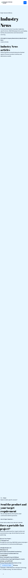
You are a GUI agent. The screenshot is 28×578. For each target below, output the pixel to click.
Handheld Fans (13, 551)
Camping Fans (6, 553)
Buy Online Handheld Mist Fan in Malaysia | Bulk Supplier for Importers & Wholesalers (13, 334)
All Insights (3, 38)
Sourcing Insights (11, 559)
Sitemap (15, 565)
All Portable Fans (4, 551)
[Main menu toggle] (25, 2)
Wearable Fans (14, 553)
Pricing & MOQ (12, 557)
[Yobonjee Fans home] (4, 540)
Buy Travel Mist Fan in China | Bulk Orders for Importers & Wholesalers (13, 481)
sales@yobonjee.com (5, 548)
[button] (3, 574)
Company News (10, 38)
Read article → (5, 206)
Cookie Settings (6, 565)
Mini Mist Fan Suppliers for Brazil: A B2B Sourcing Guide (14, 189)
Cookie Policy (10, 563)
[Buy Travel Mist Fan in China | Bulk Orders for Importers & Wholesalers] (14, 415)
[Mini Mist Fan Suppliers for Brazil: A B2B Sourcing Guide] (14, 124)
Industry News (18, 38)
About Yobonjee (4, 557)
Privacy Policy (3, 563)
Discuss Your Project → (6, 538)
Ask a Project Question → (7, 519)
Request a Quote (20, 559)
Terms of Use (17, 563)
